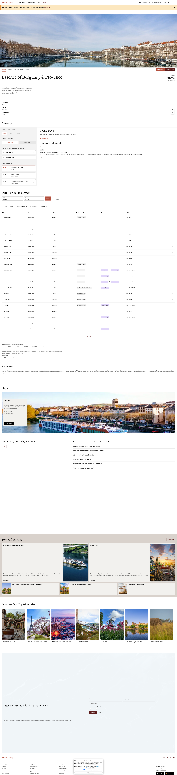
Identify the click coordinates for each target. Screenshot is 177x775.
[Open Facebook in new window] (167, 757)
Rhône (20, 12)
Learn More (47, 7)
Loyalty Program (5, 773)
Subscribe (61, 771)
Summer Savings (33, 206)
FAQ (31, 771)
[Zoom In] (172, 109)
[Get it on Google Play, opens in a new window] (169, 773)
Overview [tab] (4, 69)
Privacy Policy (68, 720)
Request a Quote (33, 766)
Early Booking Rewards (22, 206)
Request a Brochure (63, 768)
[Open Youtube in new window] (174, 757)
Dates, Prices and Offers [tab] (19, 69)
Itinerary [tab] (10, 69)
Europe (15, 12)
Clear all (57, 199)
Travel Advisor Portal (34, 773)
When (4, 197)
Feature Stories (62, 766)
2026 (4, 133)
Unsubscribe (61, 773)
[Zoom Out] (172, 112)
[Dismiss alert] (174, 7)
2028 (18, 133)
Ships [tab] (27, 69)
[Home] (9, 2)
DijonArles (10, 142)
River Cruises (9, 12)
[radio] (90, 708)
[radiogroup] (122, 709)
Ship (25, 197)
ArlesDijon (27, 142)
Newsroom (4, 771)
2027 (11, 133)
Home (2, 12)
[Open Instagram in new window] (164, 757)
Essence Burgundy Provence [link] (31, 12)
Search (47, 198)
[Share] (152, 69)
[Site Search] (149, 2)
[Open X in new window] (170, 757)
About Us (4, 766)
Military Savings (44, 206)
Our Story (4, 768)
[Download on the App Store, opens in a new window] (160, 773)
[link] (45, 2)
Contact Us (32, 768)
